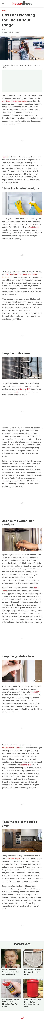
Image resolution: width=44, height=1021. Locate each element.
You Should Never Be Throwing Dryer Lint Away (32, 972)
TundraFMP (35, 692)
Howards (5, 156)
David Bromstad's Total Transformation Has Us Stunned (10, 972)
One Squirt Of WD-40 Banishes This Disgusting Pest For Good (10, 1003)
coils (16, 391)
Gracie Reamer (9, 30)
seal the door (25, 764)
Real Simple (34, 227)
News (4, 10)
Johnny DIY (25, 389)
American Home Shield (11, 747)
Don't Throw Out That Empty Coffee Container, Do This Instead (32, 1003)
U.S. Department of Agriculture (15, 101)
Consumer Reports (13, 858)
